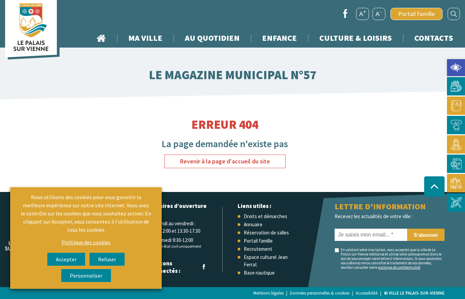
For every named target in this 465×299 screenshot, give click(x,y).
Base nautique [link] (259, 272)
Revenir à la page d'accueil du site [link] (225, 161)
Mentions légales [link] (268, 293)
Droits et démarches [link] (265, 216)
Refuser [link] (107, 259)
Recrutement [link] (258, 249)
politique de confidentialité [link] (399, 267)
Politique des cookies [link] (86, 242)
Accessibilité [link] (367, 293)
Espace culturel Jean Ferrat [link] (266, 261)
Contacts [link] (433, 38)
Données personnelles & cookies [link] (319, 293)
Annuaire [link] (253, 224)
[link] (456, 67)
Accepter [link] (66, 259)
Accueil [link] (101, 38)
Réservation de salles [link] (266, 232)
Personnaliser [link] (86, 275)
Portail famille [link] (416, 14)
